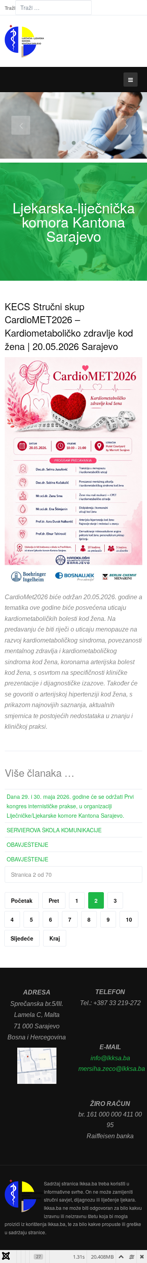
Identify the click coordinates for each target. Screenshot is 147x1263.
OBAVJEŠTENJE (27, 844)
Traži (10, 8)
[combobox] (53, 7)
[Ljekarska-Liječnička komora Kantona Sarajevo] (24, 41)
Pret (54, 900)
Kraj (54, 938)
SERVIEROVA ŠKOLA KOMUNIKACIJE (54, 830)
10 (129, 919)
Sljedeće (22, 938)
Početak (22, 900)
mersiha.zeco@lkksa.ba (111, 1068)
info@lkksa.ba (110, 1058)
